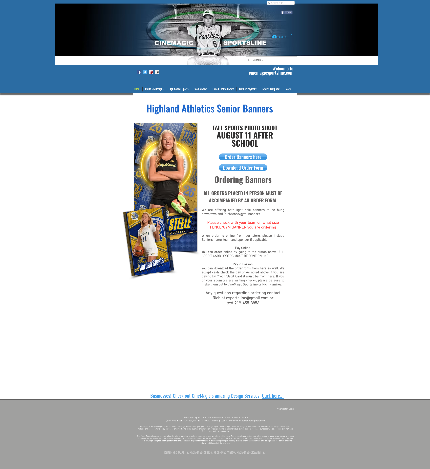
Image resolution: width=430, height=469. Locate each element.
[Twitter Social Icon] (145, 72)
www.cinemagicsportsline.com (221, 420)
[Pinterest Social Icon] (151, 72)
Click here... (273, 396)
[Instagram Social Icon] (157, 72)
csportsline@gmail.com (247, 298)
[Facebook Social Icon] (139, 72)
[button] (291, 34)
